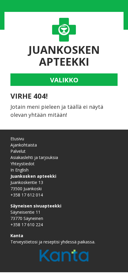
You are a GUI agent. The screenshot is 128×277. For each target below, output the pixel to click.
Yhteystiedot (22, 163)
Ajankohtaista (23, 145)
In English (19, 170)
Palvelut (18, 151)
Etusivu (17, 138)
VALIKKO (64, 79)
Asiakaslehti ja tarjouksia (34, 157)
